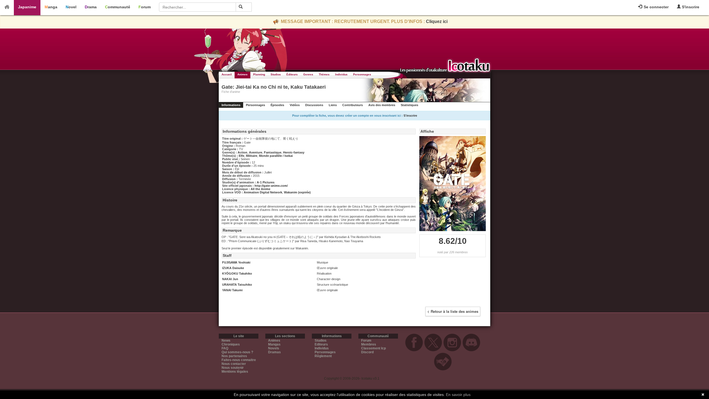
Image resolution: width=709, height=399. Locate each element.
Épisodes (277, 105)
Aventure (255, 152)
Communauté (117, 7)
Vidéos (295, 105)
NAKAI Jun (230, 279)
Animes (242, 74)
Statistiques (409, 105)
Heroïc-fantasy (293, 152)
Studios (276, 74)
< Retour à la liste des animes (452, 311)
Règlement (323, 356)
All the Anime (260, 189)
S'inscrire (690, 7)
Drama (91, 7)
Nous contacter (234, 364)
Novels (273, 348)
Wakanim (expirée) (297, 192)
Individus (341, 74)
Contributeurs (352, 105)
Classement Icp (373, 348)
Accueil (227, 74)
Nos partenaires (234, 356)
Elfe (241, 155)
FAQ (225, 348)
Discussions (314, 105)
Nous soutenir (233, 368)
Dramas (274, 352)
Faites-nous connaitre (239, 360)
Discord (367, 352)
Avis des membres (381, 105)
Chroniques (231, 344)
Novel (71, 7)
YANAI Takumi (232, 290)
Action (242, 152)
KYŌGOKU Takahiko (237, 273)
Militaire (251, 155)
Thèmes (324, 74)
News (226, 340)
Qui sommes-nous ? (237, 352)
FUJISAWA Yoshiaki (236, 262)
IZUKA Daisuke (233, 268)
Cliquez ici (437, 21)
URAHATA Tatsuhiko (237, 284)
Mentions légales (235, 372)
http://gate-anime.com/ (271, 185)
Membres (368, 344)
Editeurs (321, 344)
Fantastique (272, 152)
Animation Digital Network (263, 192)
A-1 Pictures (265, 182)
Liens (333, 105)
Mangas (274, 344)
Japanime (27, 7)
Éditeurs (292, 74)
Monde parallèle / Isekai (276, 155)
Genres (308, 74)
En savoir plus (458, 394)
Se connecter (656, 7)
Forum (144, 7)
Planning (259, 74)
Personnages (362, 74)
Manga (51, 7)
